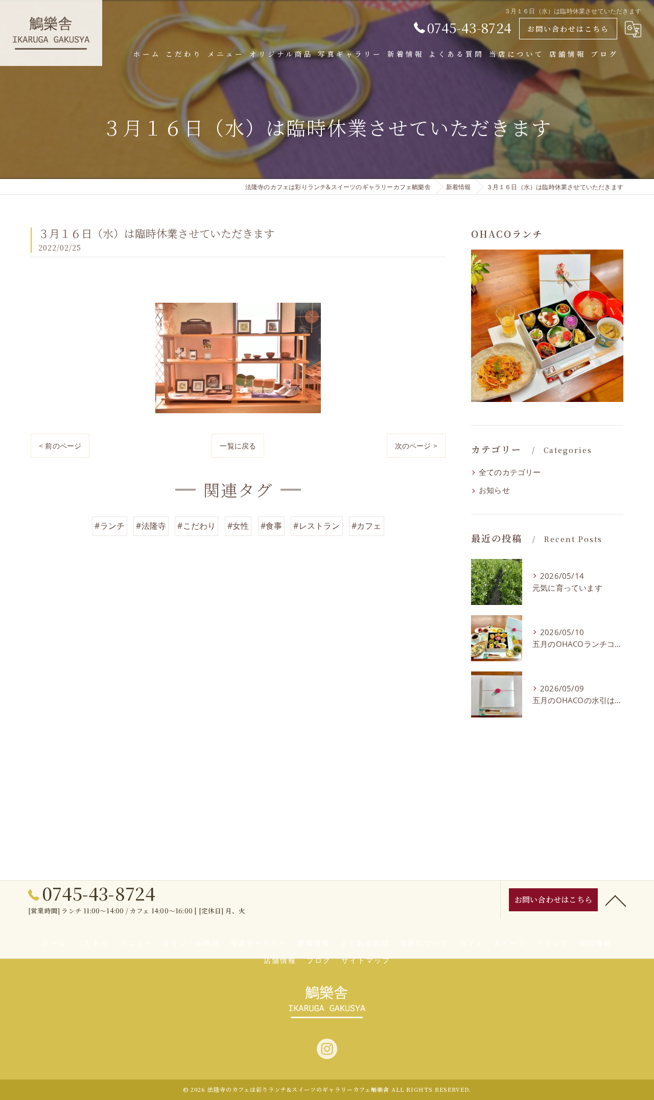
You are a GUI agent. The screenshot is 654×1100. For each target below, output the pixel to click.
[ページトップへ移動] (615, 900)
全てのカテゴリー (510, 472)
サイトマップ (365, 960)
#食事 (272, 525)
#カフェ (367, 525)
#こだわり (196, 525)
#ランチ (110, 525)
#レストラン (316, 525)
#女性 (238, 525)
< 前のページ (60, 446)
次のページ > (416, 446)
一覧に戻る (238, 446)
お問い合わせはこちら (568, 29)
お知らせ (494, 490)
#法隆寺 (151, 525)
